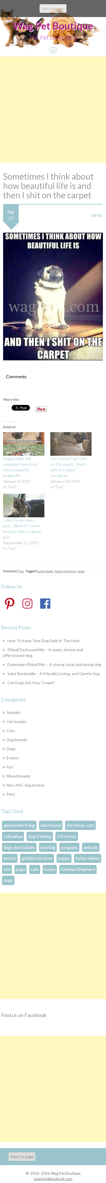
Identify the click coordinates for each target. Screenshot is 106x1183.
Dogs (11, 748)
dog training (39, 836)
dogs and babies (19, 847)
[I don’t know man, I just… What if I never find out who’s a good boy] (23, 505)
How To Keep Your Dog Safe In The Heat (43, 640)
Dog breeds (17, 739)
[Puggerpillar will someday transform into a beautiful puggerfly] (23, 444)
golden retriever (37, 858)
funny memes (65, 571)
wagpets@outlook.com (53, 1178)
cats (35, 869)
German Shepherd (78, 869)
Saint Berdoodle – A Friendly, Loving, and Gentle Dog (53, 673)
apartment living (19, 825)
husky (49, 869)
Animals (13, 712)
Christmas (67, 836)
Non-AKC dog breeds (26, 785)
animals (90, 847)
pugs (81, 571)
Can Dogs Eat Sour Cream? (31, 682)
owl (6, 869)
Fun (21, 571)
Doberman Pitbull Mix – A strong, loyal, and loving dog (54, 664)
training (47, 847)
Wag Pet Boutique (53, 25)
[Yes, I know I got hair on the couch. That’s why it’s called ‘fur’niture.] (71, 444)
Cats (11, 730)
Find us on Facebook (23, 1015)
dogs (8, 880)
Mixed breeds (19, 776)
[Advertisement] (53, 109)
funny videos (87, 858)
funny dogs (45, 571)
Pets (11, 794)
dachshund (50, 825)
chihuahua (13, 836)
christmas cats (80, 825)
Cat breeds (16, 721)
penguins (69, 847)
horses (9, 858)
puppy (64, 858)
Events (13, 757)
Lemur (97, 215)
